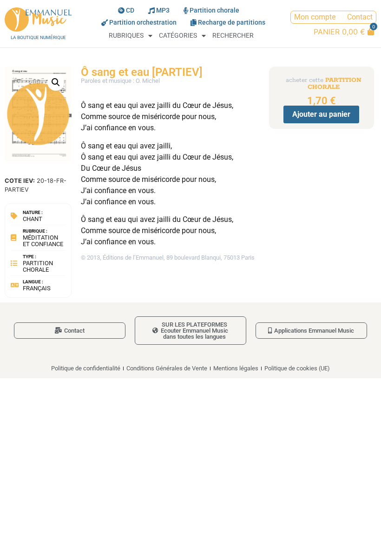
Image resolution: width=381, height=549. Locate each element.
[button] (55, 82)
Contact (360, 17)
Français (37, 288)
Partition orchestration (143, 23)
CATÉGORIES (178, 36)
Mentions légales (235, 368)
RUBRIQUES (126, 36)
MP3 (163, 10)
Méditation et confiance (43, 241)
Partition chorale (214, 10)
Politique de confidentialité (85, 368)
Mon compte (314, 17)
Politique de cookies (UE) (297, 368)
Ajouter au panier (321, 114)
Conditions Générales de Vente (166, 368)
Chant (32, 218)
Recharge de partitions (231, 23)
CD (130, 10)
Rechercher (233, 36)
